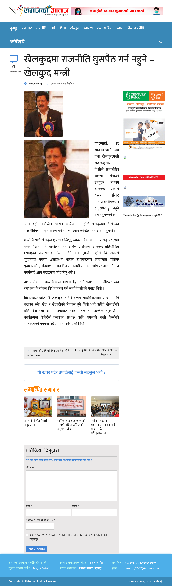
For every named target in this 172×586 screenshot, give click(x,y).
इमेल (75, 506)
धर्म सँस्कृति (17, 42)
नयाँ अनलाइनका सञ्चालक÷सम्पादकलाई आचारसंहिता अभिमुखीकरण (103, 427)
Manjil (159, 581)
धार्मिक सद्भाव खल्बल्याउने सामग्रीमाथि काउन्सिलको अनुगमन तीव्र (71, 425)
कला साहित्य (104, 28)
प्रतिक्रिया (30, 468)
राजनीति (41, 28)
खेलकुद (75, 28)
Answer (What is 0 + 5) (40, 520)
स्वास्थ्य (88, 28)
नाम (29, 506)
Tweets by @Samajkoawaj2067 (142, 215)
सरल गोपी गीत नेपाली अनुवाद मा (36, 423)
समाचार (27, 28)
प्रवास (120, 28)
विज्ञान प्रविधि (135, 28)
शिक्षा (62, 28)
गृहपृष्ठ (14, 28)
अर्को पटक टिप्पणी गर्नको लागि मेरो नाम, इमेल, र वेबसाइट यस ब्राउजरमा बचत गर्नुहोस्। (69, 537)
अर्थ (53, 28)
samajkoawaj (35, 84)
